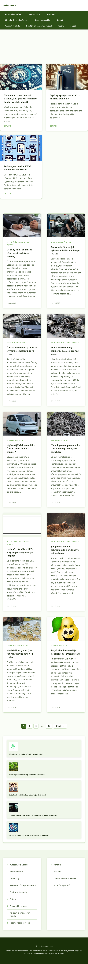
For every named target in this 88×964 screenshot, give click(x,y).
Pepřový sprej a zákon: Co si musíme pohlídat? (65, 96)
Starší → (60, 726)
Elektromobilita (34, 14)
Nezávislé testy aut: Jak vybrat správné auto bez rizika (20, 653)
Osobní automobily (42, 20)
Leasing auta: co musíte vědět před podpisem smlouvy (19, 253)
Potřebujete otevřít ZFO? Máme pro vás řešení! (17, 167)
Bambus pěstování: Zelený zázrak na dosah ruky (27, 774)
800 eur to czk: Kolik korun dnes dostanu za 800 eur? (29, 835)
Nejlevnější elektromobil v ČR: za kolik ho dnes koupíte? (21, 448)
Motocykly (51, 14)
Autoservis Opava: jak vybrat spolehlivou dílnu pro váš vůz (66, 250)
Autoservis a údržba (13, 14)
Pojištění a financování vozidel (39, 26)
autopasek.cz (11, 5)
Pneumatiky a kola (12, 26)
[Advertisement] (44, 47)
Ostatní (60, 20)
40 (49, 726)
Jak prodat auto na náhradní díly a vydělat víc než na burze (65, 550)
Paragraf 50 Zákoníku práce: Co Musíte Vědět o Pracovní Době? (33, 815)
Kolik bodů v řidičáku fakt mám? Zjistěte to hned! (27, 795)
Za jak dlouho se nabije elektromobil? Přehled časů (65, 651)
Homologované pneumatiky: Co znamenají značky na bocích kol (66, 448)
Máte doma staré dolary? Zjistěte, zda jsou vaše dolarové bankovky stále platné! (20, 98)
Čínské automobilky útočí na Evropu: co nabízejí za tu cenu (22, 350)
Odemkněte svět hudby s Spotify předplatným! (26, 754)
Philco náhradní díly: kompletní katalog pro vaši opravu (65, 350)
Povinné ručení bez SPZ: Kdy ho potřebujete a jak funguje (20, 552)
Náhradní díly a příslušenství (16, 20)
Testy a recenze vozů (67, 26)
